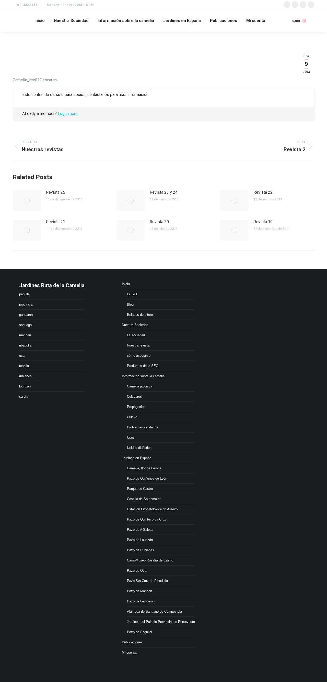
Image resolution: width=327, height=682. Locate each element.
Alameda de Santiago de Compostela (154, 611)
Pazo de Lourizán (140, 540)
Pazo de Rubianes (140, 550)
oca (22, 356)
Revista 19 (263, 221)
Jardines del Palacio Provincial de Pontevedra (161, 622)
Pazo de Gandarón (141, 601)
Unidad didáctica (139, 448)
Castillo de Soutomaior (143, 499)
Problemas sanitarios (142, 427)
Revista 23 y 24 (164, 192)
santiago (25, 325)
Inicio (126, 284)
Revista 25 (55, 192)
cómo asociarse (138, 356)
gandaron (26, 315)
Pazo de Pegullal (139, 632)
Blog (130, 304)
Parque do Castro (140, 489)
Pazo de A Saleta (140, 530)
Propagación (136, 407)
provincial (26, 304)
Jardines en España (136, 458)
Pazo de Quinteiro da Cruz (146, 519)
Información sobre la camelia (143, 376)
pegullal (24, 294)
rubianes (25, 376)
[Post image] (27, 200)
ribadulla (25, 345)
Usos (131, 437)
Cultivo (132, 417)
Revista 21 (55, 221)
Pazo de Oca (136, 570)
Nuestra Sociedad (135, 325)
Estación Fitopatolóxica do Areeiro (152, 509)
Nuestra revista (138, 345)
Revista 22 (263, 192)
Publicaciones (132, 642)
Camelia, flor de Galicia (144, 468)
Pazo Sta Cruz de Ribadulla (147, 581)
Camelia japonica (139, 386)
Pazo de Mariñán (139, 591)
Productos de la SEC (142, 366)
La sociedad (136, 335)
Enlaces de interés (141, 315)
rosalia (24, 366)
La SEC (132, 294)
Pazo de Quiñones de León (147, 478)
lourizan (25, 386)
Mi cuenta (129, 652)
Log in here (68, 113)
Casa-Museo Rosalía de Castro (150, 560)
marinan (25, 335)
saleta (23, 396)
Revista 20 (159, 221)
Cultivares (134, 396)
